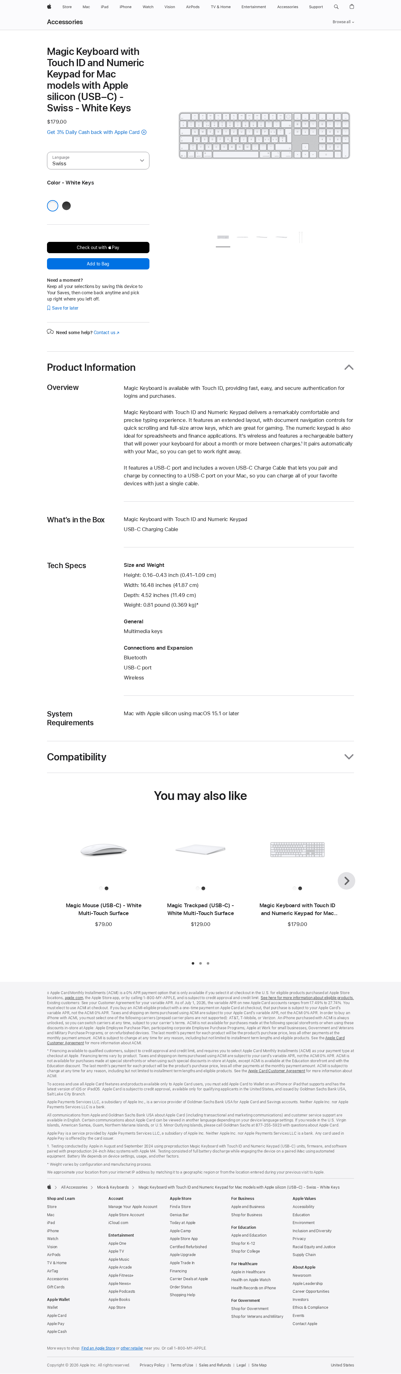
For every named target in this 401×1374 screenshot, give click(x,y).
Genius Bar (179, 1215)
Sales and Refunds (215, 1365)
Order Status (181, 1287)
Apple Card (56, 1315)
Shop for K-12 (243, 1243)
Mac (51, 1215)
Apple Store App (184, 1239)
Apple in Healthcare (248, 1272)
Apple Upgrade (182, 1255)
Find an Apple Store (98, 1348)
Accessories (65, 22)
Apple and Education (249, 1235)
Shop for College (245, 1251)
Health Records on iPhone (253, 1288)
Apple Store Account (126, 1215)
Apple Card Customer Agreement (276, 1071)
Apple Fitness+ (121, 1275)
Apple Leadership (308, 1283)
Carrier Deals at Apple (189, 1279)
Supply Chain (304, 1255)
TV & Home (57, 1263)
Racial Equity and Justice (314, 1247)
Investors (301, 1299)
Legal (241, 1365)
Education (301, 1215)
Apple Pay (56, 1324)
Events (298, 1315)
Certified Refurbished (188, 1247)
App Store (117, 1307)
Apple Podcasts (121, 1291)
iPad (51, 1223)
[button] (336, 7)
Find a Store (180, 1207)
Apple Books (119, 1299)
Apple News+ (119, 1283)
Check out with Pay (98, 247)
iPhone (53, 1231)
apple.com (74, 998)
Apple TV (116, 1251)
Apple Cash (57, 1331)
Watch (52, 1239)
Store (51, 1207)
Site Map (259, 1365)
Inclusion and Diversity (312, 1231)
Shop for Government (249, 1309)
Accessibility (303, 1207)
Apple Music (118, 1259)
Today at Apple (182, 1223)
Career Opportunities (311, 1291)
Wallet (52, 1307)
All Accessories (74, 1187)
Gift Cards (56, 1287)
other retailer (132, 1348)
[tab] (223, 238)
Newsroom (302, 1275)
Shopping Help (182, 1295)
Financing (178, 1271)
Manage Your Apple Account (132, 1207)
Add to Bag (98, 263)
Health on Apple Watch (250, 1280)
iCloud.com (118, 1223)
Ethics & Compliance (310, 1307)
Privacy (299, 1239)
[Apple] (49, 1187)
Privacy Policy (152, 1365)
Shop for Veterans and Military (257, 1316)
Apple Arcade (120, 1267)
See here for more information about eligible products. (307, 998)
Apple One (117, 1243)
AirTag (52, 1271)
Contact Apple (305, 1324)
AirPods (53, 1255)
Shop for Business (246, 1215)
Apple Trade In (182, 1263)
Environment (304, 1223)
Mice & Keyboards (113, 1187)
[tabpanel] (264, 135)
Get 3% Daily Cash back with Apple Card (93, 132)
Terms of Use (181, 1365)
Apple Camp (180, 1231)
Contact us (106, 332)
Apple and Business (248, 1207)
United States (342, 1365)
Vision (52, 1247)
